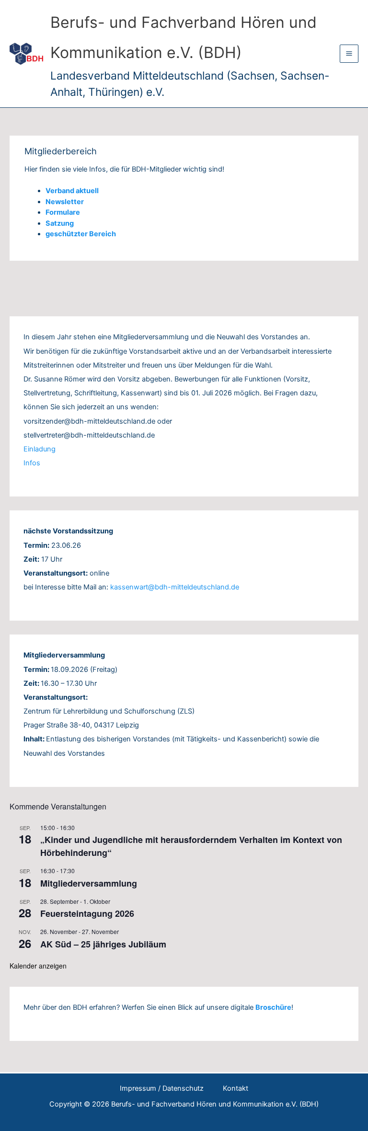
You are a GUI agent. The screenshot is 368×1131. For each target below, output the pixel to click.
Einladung (39, 449)
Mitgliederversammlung (88, 883)
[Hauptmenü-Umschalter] (349, 54)
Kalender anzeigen (38, 965)
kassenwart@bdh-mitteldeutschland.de (174, 587)
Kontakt (235, 1088)
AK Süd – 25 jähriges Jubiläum (103, 944)
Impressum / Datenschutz (162, 1088)
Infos (31, 463)
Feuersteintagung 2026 (87, 913)
